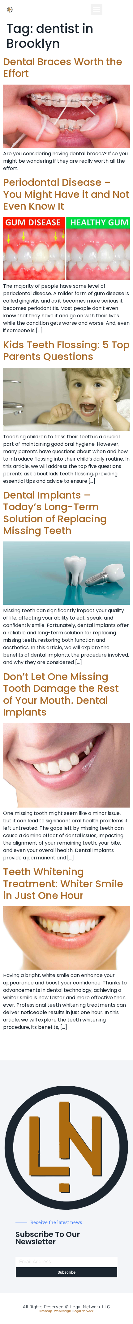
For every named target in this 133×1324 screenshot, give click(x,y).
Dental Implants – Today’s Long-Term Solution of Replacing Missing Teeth (55, 512)
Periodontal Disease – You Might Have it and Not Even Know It (66, 194)
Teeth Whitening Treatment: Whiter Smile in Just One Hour (63, 883)
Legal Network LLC (90, 1306)
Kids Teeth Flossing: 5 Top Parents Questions (66, 350)
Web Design (62, 1311)
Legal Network (83, 1311)
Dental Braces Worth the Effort (62, 67)
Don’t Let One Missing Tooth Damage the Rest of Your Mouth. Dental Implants (61, 694)
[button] (96, 9)
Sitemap (46, 1311)
